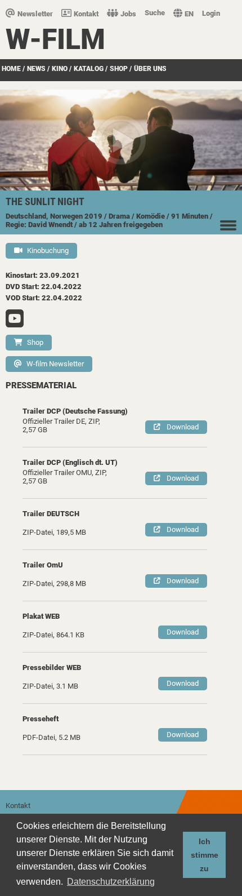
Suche (155, 12)
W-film (55, 39)
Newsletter (35, 14)
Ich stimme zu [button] (204, 855)
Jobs (128, 14)
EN (189, 14)
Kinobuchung (48, 250)
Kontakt (86, 14)
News (36, 69)
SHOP (119, 69)
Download (183, 427)
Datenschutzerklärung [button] (111, 881)
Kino (60, 69)
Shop (35, 342)
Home (11, 69)
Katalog (89, 69)
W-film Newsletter (55, 364)
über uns (150, 69)
